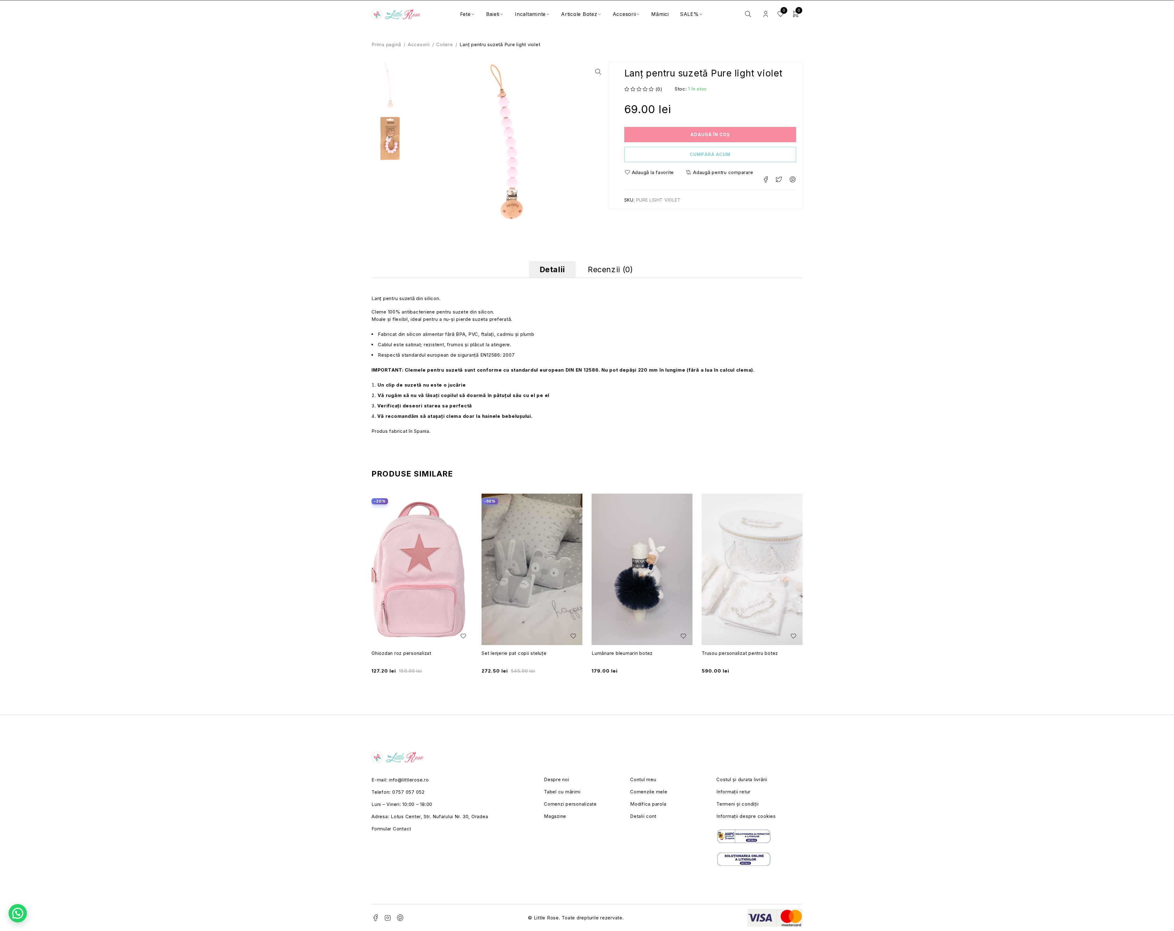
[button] (598, 72)
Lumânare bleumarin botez (622, 653)
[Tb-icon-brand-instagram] (388, 918)
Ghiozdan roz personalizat (401, 653)
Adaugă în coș (710, 134)
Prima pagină (386, 44)
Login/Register (765, 14)
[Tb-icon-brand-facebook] (375, 918)
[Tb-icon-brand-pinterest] (400, 918)
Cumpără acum (710, 154)
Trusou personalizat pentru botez (740, 653)
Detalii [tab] (552, 269)
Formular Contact (391, 829)
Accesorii (419, 44)
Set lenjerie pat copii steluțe (514, 653)
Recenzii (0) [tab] (610, 269)
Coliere (444, 44)
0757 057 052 (408, 792)
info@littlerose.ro (409, 780)
